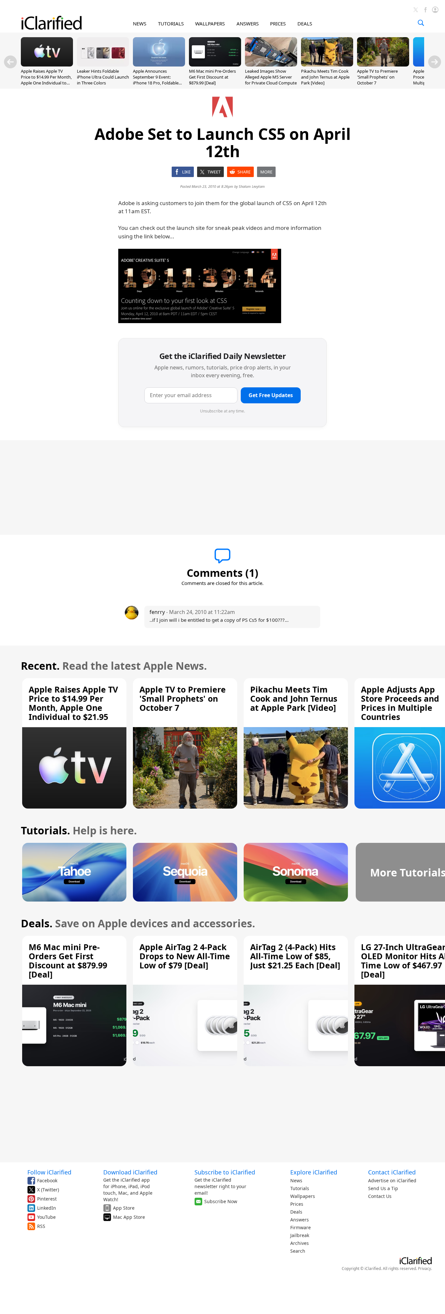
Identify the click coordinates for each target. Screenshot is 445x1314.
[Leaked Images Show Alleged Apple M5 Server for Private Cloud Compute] (271, 64)
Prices (296, 1204)
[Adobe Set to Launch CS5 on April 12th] (199, 286)
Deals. (36, 923)
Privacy (424, 1268)
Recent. (40, 666)
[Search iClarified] (421, 23)
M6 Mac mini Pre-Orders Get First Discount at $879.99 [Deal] (212, 77)
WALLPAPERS (210, 23)
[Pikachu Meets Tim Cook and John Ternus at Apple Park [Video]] (327, 64)
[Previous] (10, 61)
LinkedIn (46, 1208)
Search (297, 1251)
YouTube (46, 1217)
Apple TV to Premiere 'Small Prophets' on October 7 (377, 77)
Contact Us (380, 1196)
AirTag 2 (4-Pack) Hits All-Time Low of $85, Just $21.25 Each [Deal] (295, 956)
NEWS (139, 23)
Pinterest (47, 1199)
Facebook (47, 1180)
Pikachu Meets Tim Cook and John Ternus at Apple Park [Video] (325, 77)
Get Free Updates (271, 395)
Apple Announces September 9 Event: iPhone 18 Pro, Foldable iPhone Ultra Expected (156, 80)
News (296, 1180)
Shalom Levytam (252, 186)
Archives (299, 1243)
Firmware (300, 1227)
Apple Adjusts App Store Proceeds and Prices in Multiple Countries (400, 703)
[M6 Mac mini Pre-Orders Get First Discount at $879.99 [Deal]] (215, 64)
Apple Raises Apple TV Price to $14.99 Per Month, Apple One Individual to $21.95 (46, 80)
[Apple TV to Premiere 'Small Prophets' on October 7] (383, 64)
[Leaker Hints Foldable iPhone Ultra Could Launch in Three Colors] (103, 64)
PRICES (278, 23)
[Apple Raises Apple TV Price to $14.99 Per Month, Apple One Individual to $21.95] (47, 64)
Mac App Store (129, 1217)
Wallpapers (302, 1196)
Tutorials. (45, 830)
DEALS (304, 23)
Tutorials (299, 1188)
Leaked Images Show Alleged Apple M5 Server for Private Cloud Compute (271, 77)
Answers (299, 1220)
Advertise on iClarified (392, 1180)
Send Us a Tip (383, 1188)
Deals (296, 1212)
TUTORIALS (171, 23)
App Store (124, 1208)
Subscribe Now (220, 1201)
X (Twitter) (48, 1190)
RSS (41, 1226)
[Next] (434, 61)
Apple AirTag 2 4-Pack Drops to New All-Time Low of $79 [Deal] (184, 956)
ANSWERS (248, 23)
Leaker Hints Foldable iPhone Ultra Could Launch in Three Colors (103, 77)
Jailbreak (299, 1235)
